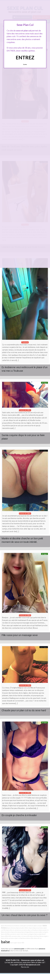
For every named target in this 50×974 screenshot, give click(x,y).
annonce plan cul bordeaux (18, 938)
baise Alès (30, 938)
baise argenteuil (39, 934)
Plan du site (25, 967)
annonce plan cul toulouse (30, 930)
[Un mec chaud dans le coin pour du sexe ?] (25, 857)
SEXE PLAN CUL (13, 960)
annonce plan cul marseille (21, 936)
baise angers (44, 936)
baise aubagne (29, 934)
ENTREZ (25, 57)
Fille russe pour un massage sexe (20, 635)
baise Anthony (34, 936)
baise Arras (38, 938)
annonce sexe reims (17, 934)
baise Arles (5, 938)
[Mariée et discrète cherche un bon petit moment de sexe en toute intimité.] (25, 481)
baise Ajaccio (33, 928)
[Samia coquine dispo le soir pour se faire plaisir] (25, 395)
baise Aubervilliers (22, 928)
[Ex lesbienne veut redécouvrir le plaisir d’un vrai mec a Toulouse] (25, 299)
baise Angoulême (27, 932)
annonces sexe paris (20, 925)
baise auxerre (44, 930)
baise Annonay (16, 932)
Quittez (25, 64)
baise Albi (21, 942)
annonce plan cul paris (40, 932)
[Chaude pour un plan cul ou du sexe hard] (25, 665)
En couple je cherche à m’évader (19, 815)
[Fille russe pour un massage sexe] (25, 583)
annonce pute (19, 948)
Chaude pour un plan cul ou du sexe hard (24, 710)
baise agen (13, 942)
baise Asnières (6, 932)
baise (5, 941)
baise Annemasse (7, 925)
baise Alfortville (6, 936)
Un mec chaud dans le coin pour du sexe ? (24, 915)
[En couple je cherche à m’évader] (25, 757)
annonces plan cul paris (35, 925)
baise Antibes (5, 934)
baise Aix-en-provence (13, 930)
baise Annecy (11, 928)
